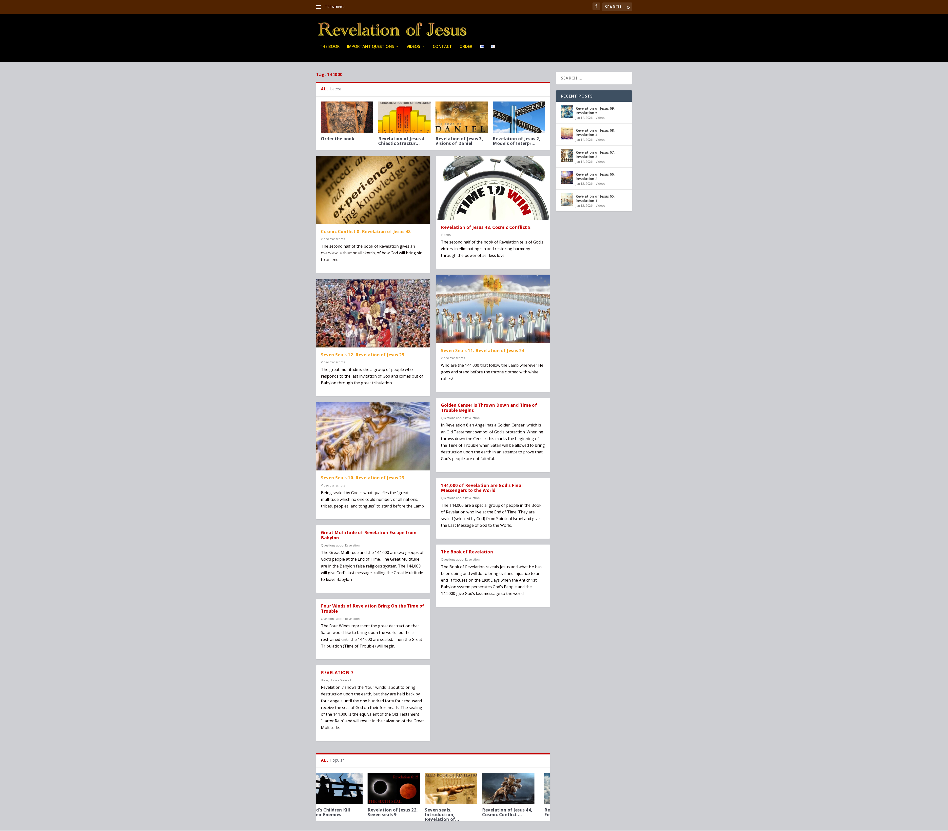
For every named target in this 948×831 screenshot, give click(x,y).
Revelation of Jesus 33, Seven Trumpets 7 (460, 812)
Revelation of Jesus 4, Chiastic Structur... (402, 141)
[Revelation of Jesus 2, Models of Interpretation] (519, 117)
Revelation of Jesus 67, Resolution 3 (595, 154)
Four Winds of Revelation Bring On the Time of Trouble (372, 608)
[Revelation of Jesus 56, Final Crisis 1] (347, 788)
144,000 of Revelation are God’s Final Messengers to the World (482, 488)
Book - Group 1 (340, 680)
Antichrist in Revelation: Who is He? (374, 6)
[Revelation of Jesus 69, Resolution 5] (567, 111)
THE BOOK (330, 46)
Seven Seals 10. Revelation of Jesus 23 (362, 478)
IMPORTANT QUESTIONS (370, 46)
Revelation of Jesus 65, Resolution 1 (595, 198)
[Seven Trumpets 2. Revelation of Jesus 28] (519, 788)
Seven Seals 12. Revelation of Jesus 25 (362, 355)
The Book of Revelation (467, 552)
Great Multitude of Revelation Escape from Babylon (369, 535)
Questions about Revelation (340, 545)
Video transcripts (333, 239)
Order (465, 46)
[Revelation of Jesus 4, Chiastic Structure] (404, 117)
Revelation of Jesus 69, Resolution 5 (595, 110)
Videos (413, 46)
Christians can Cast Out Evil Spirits (404, 812)
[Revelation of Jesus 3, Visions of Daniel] (461, 117)
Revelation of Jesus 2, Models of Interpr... (516, 141)
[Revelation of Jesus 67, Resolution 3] (567, 155)
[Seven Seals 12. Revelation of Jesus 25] (373, 313)
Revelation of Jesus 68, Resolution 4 (595, 132)
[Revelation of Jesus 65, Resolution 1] (567, 199)
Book (324, 680)
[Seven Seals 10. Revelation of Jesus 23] (373, 436)
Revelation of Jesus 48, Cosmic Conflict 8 (486, 227)
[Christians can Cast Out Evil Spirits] (404, 788)
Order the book (337, 139)
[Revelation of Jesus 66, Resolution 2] (567, 177)
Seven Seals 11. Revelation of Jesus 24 (482, 350)
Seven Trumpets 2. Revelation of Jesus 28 (517, 812)
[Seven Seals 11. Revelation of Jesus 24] (493, 309)
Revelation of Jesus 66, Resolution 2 (595, 176)
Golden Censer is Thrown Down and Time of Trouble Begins (489, 407)
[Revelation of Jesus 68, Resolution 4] (567, 133)
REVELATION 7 (337, 672)
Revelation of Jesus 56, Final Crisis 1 (346, 812)
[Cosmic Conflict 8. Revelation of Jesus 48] (373, 190)
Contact (442, 46)
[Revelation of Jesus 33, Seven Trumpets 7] (461, 788)
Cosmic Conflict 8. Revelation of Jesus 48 (366, 231)
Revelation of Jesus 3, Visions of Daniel (459, 141)
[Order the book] (347, 117)
